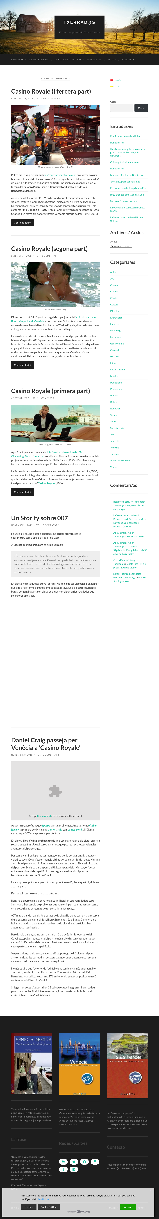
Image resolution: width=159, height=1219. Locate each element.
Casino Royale (46, 483)
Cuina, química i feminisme (124, 162)
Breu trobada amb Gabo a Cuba (127, 194)
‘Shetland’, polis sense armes (125, 181)
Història (114, 356)
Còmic (113, 297)
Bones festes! (117, 142)
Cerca (113, 101)
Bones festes (117, 168)
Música (114, 375)
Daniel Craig (55, 829)
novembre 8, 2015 (22, 755)
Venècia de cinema (66, 59)
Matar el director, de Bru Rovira (126, 174)
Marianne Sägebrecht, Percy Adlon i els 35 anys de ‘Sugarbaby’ (130, 550)
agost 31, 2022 (20, 398)
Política (114, 395)
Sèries (113, 421)
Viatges (126, 59)
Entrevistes (94, 59)
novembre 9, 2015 (22, 525)
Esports (114, 323)
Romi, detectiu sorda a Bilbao (125, 136)
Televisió (114, 440)
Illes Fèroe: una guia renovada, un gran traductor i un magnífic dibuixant (127, 152)
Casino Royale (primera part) (50, 391)
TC (38, 98)
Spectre (46, 825)
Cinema (114, 285)
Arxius (113, 241)
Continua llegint (22, 222)
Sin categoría (117, 427)
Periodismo (116, 388)
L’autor (15, 59)
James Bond (75, 829)
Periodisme (116, 382)
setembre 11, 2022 (22, 98)
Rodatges (115, 408)
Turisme (114, 453)
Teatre (113, 434)
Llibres (113, 362)
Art (112, 278)
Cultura (114, 304)
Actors (113, 271)
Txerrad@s (79, 22)
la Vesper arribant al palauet (60, 175)
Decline (29, 1206)
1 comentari (49, 256)
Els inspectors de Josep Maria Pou (128, 188)
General (114, 350)
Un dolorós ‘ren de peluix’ (123, 200)
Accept (128, 1206)
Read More (43, 1199)
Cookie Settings (49, 1206)
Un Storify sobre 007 (39, 518)
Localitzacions (117, 369)
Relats (112, 59)
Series (113, 414)
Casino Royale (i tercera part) (51, 91)
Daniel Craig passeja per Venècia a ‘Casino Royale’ (45, 743)
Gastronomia (117, 343)
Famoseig (115, 330)
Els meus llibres (39, 59)
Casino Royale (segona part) (49, 248)
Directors (115, 310)
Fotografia (115, 336)
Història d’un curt (136, 536)
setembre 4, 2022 (21, 256)
